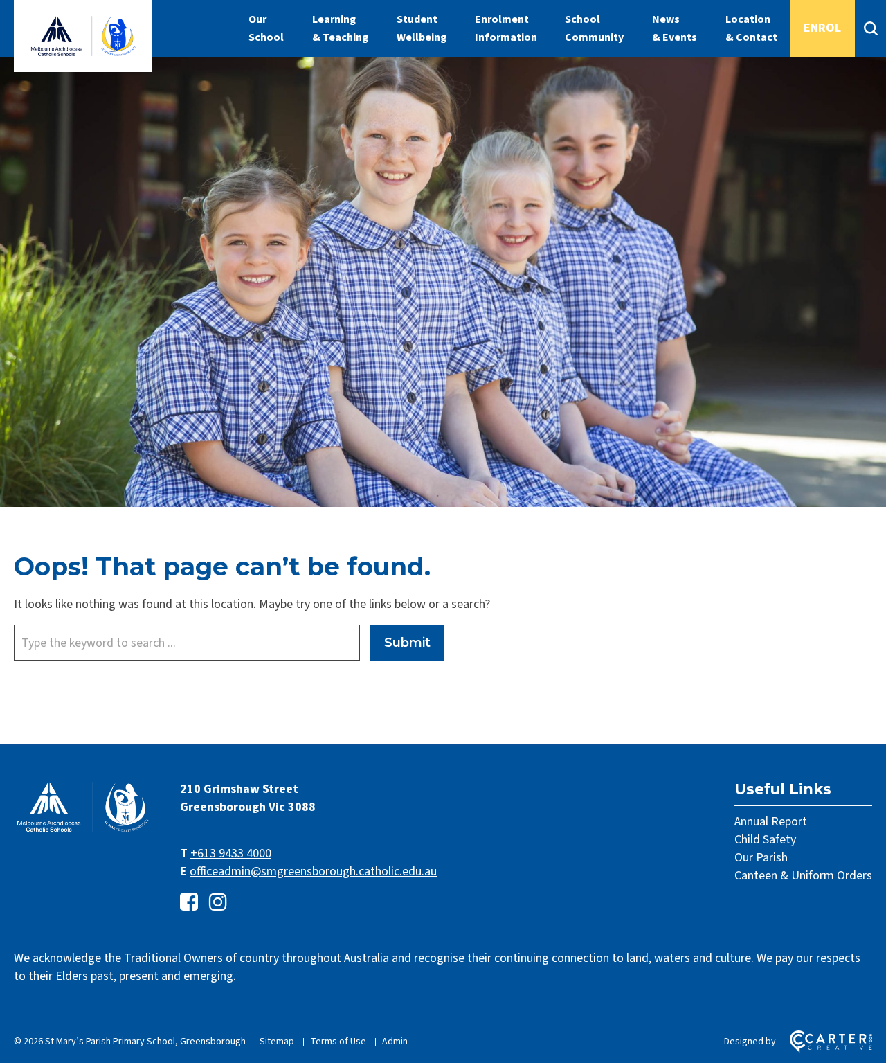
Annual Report (770, 821)
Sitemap (277, 1041)
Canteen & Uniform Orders (803, 875)
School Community (594, 28)
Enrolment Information (506, 28)
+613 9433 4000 (230, 853)
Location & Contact (751, 28)
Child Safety (765, 839)
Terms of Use (338, 1041)
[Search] (870, 28)
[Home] (83, 830)
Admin (395, 1041)
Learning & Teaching (340, 28)
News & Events (674, 28)
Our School (266, 28)
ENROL (822, 28)
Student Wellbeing (421, 28)
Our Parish (761, 857)
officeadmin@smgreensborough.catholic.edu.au (313, 871)
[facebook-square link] (189, 903)
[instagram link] (218, 903)
